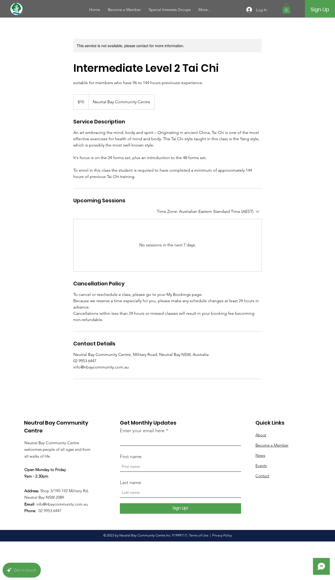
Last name (130, 482)
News (260, 455)
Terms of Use (198, 535)
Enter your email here (142, 430)
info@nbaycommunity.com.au (62, 504)
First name (131, 456)
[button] (286, 8)
